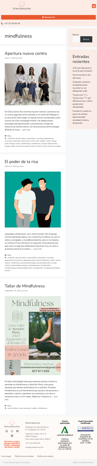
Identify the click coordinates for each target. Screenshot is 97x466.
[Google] (6, 431)
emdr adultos (40, 141)
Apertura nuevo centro (26, 53)
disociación (26, 141)
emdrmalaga (26, 143)
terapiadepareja (34, 265)
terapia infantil (35, 146)
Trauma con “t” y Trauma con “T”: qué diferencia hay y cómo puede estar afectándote (82, 101)
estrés (52, 260)
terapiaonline (38, 268)
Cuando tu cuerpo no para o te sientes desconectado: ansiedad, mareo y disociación (82, 117)
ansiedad (10, 138)
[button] (94, 6)
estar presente (25, 408)
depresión (17, 141)
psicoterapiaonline (44, 263)
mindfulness (36, 143)
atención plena (20, 138)
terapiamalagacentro (24, 268)
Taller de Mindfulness (25, 286)
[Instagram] (12, 431)
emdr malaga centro (12, 143)
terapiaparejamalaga (52, 268)
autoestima (31, 138)
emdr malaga (51, 141)
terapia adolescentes (49, 143)
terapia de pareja (22, 146)
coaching (40, 138)
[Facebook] (17, 431)
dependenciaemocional (32, 260)
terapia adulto (10, 146)
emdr (33, 141)
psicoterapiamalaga (28, 263)
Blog (9, 136)
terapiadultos (46, 265)
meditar (34, 408)
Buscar (76, 34)
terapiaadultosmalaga (18, 265)
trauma (44, 146)
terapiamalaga (10, 268)
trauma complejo (54, 146)
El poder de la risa (21, 161)
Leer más (26, 129)
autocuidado (32, 257)
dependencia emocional (14, 260)
